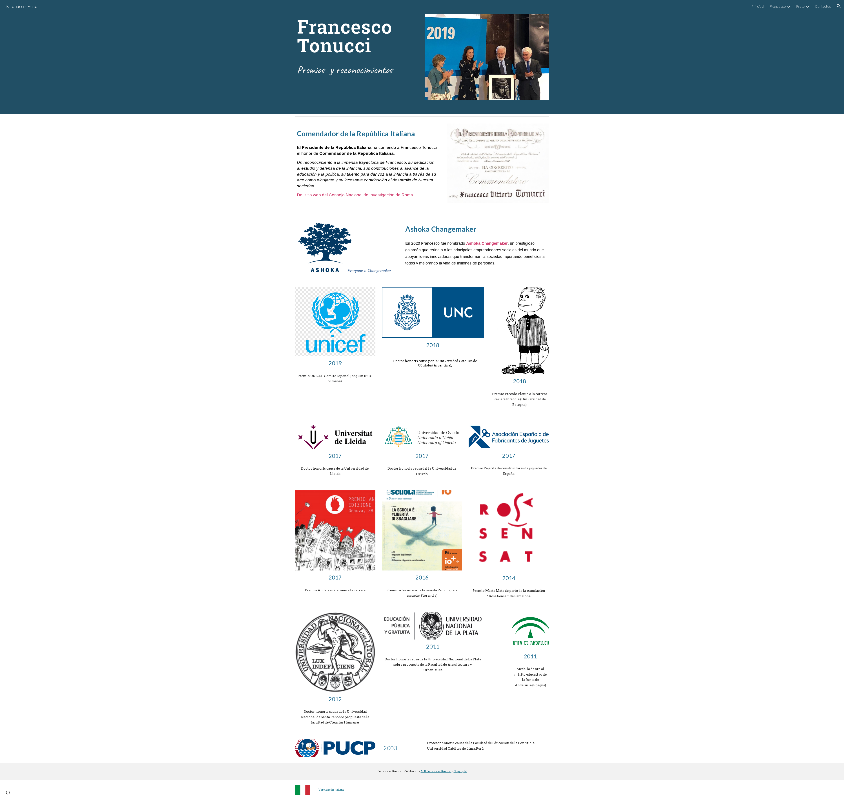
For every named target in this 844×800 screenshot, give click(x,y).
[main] (357, 36)
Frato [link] (800, 6)
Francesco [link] (778, 6)
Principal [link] (757, 6)
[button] (838, 6)
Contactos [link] (823, 6)
